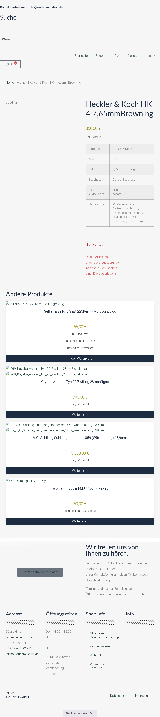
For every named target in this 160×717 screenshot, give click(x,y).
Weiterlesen (80, 415)
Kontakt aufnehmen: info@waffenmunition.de (31, 7)
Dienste (132, 56)
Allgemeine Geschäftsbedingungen (102, 635)
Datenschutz (118, 695)
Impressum (142, 695)
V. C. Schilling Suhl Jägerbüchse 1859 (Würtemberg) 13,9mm (80, 438)
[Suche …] (3, 25)
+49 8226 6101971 (19, 648)
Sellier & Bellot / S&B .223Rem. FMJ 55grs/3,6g (80, 311)
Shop (99, 56)
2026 (10, 693)
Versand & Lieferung (97, 666)
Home (10, 82)
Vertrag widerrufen (80, 713)
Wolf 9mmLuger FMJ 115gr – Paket (80, 488)
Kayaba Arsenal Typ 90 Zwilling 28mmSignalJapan (80, 382)
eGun (116, 56)
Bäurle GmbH (17, 697)
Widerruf (95, 655)
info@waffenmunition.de (22, 654)
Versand (97, 137)
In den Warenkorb (80, 358)
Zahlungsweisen (101, 646)
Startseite (81, 56)
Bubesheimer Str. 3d (19, 637)
